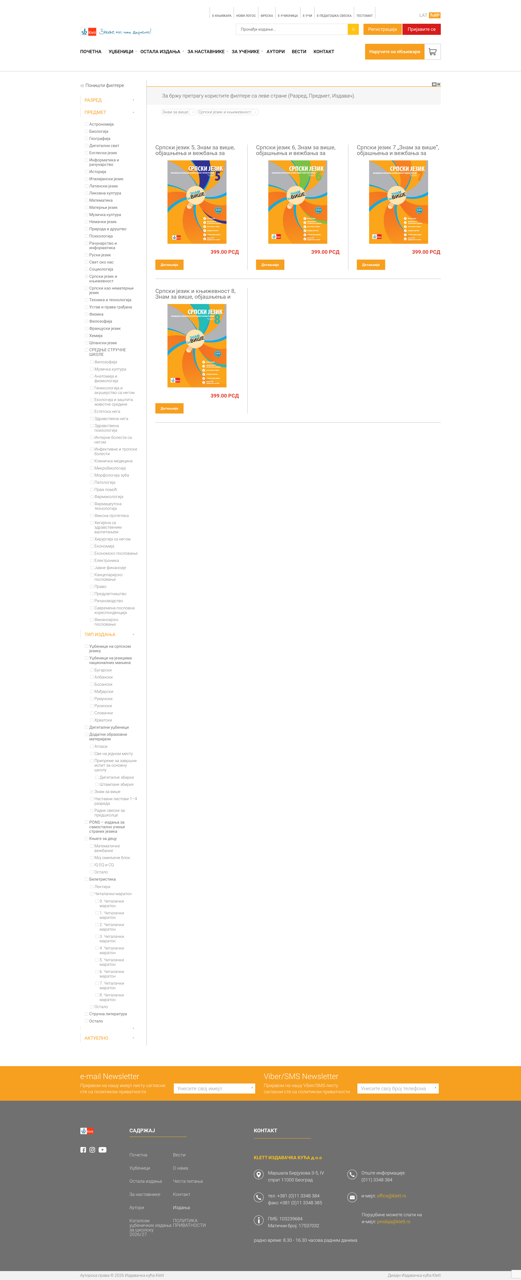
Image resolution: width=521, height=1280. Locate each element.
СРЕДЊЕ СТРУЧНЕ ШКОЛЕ (107, 352)
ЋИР (435, 15)
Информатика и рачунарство (104, 162)
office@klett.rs (391, 1195)
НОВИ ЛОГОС (246, 16)
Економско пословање (116, 553)
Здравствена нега (111, 418)
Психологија (101, 236)
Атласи (100, 746)
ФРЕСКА (267, 16)
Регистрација (382, 29)
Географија (99, 138)
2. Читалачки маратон (112, 927)
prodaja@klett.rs (393, 1221)
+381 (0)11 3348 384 (298, 1195)
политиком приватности (120, 1091)
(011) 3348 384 (376, 1179)
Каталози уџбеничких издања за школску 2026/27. (150, 1227)
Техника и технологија (110, 300)
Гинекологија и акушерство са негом (114, 390)
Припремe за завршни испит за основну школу (115, 765)
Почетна (90, 51)
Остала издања (160, 51)
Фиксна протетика (111, 515)
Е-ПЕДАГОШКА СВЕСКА (334, 16)
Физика (96, 314)
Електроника (106, 560)
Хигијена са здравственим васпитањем (108, 527)
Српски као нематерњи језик (111, 290)
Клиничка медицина (113, 461)
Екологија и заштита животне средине (113, 402)
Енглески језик (103, 153)
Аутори (276, 51)
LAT (423, 15)
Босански (103, 684)
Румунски (103, 699)
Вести (299, 51)
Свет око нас (101, 262)
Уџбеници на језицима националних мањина (110, 660)
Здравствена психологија (106, 428)
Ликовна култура (105, 193)
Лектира (102, 887)
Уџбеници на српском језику (110, 648)
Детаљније (169, 265)
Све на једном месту (113, 753)
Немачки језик (103, 222)
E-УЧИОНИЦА (288, 16)
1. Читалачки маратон (112, 915)
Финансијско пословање (106, 622)
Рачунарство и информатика (103, 245)
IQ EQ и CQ (104, 865)
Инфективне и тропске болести (115, 451)
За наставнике (206, 51)
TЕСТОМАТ (364, 16)
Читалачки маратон (113, 894)
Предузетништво (110, 594)
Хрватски (103, 720)
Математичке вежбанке (107, 848)
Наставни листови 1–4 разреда (115, 801)
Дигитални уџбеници (109, 727)
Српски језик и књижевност (103, 278)
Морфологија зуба (111, 475)
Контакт (324, 51)
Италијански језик (106, 179)
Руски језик (100, 255)
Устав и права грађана (110, 307)
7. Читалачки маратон (112, 985)
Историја (97, 172)
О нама (180, 1168)
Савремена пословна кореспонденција (114, 610)
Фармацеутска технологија (108, 506)
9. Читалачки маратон (112, 903)
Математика (101, 200)
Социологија (101, 269)
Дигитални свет (104, 145)
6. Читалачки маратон (112, 974)
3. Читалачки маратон (112, 938)
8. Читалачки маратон (112, 997)
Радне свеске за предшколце (109, 812)
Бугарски (103, 670)
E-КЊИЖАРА (221, 16)
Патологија (104, 482)
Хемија (95, 335)
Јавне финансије (110, 568)
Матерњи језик (103, 207)
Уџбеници (121, 51)
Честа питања (188, 1181)
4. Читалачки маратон (112, 950)
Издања (181, 1207)
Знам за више (107, 791)
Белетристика (102, 879)
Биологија (98, 131)
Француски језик (105, 328)
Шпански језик (103, 343)
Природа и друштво (107, 229)
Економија (104, 546)
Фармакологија (108, 496)
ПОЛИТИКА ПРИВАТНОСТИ (189, 1223)
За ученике (245, 51)
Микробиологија (110, 468)
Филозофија (100, 321)
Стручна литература (108, 1014)
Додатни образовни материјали (108, 736)
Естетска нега (107, 411)
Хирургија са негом (112, 539)
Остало (101, 872)
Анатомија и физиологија (106, 378)
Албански (103, 677)
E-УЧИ (307, 16)
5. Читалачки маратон (112, 962)
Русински (103, 706)
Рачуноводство (108, 601)
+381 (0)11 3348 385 (301, 1202)
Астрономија (101, 124)
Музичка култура (105, 215)
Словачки (103, 713)
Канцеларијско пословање (108, 577)
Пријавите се (422, 29)
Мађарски (103, 691)
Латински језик (103, 186)
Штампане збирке (117, 784)
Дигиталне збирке (117, 777)
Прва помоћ (105, 489)
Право (100, 586)
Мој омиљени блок (112, 858)
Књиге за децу (103, 838)
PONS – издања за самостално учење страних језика (107, 827)
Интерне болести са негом (113, 439)
